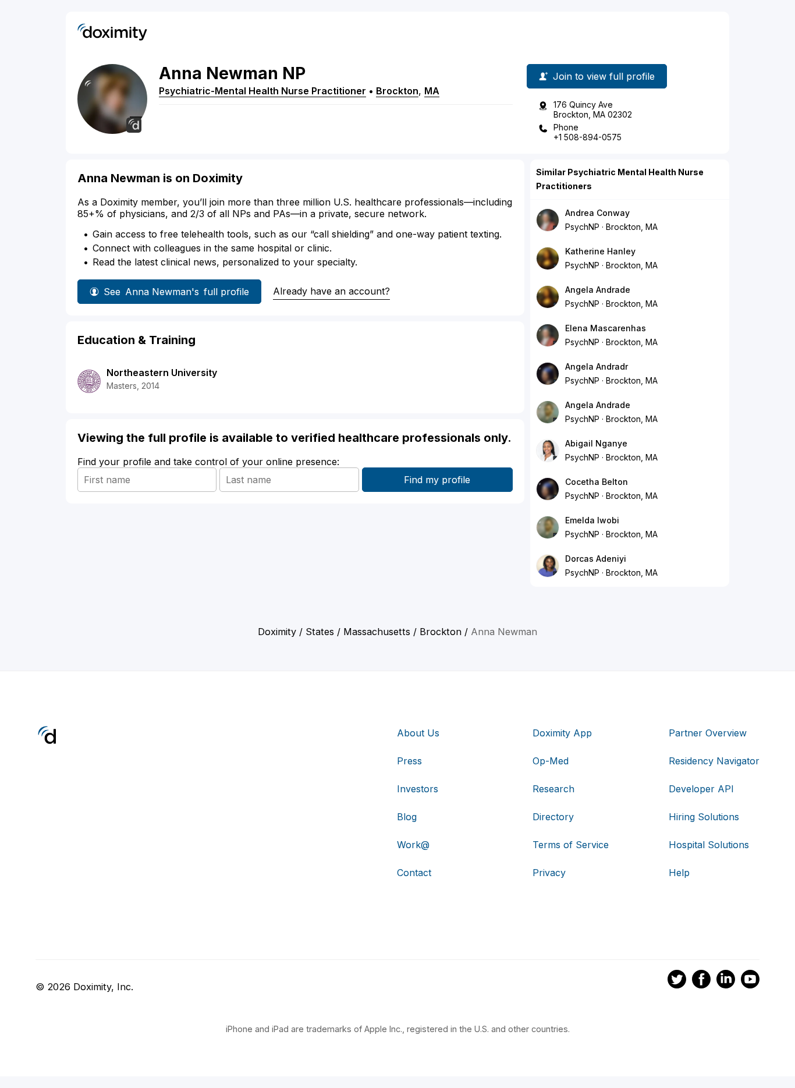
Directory (553, 817)
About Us (418, 733)
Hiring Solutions (704, 817)
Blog (407, 817)
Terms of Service (571, 844)
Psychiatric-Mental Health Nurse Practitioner (262, 91)
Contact (414, 872)
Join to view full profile (604, 76)
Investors (417, 789)
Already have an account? (331, 291)
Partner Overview (708, 733)
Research (553, 789)
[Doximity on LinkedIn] (725, 981)
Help (679, 872)
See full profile (176, 291)
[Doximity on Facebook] (701, 981)
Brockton (397, 91)
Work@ (413, 844)
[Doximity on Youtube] (750, 981)
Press (409, 761)
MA (431, 91)
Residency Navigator (714, 761)
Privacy (549, 872)
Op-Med (551, 761)
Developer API (701, 789)
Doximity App (562, 733)
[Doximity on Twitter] (677, 981)
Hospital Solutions (709, 844)
